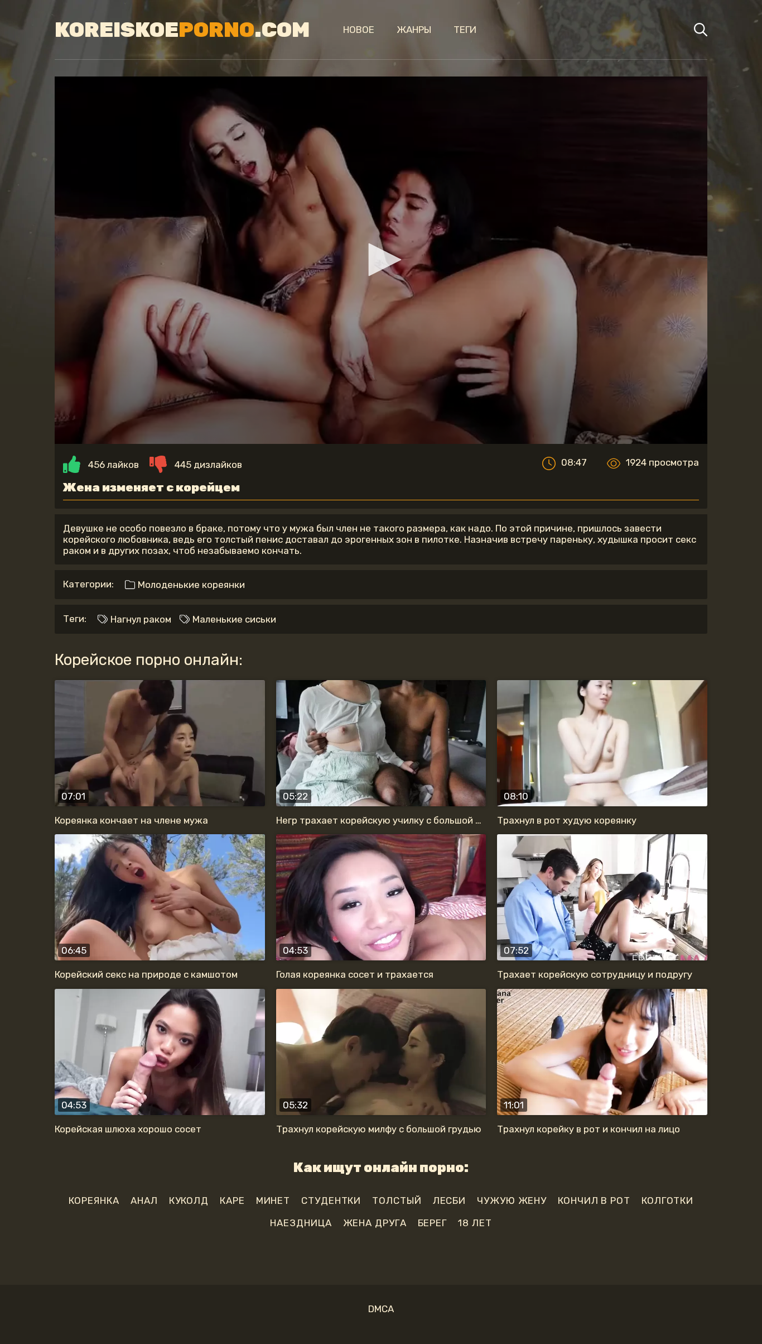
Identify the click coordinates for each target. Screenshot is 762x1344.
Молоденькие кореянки (190, 584)
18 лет (474, 1222)
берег (432, 1222)
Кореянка (94, 1200)
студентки (331, 1200)
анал (144, 1200)
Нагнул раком (139, 619)
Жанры (414, 29)
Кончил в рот (594, 1200)
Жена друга (375, 1222)
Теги (465, 29)
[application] (381, 260)
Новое (358, 29)
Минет (273, 1200)
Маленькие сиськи (233, 619)
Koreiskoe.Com (182, 29)
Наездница (300, 1222)
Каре (232, 1200)
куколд (189, 1200)
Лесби (449, 1200)
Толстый (396, 1200)
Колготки (667, 1200)
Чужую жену (512, 1200)
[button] (381, 259)
